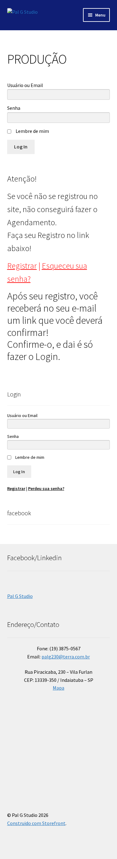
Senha (13, 108)
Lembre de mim (32, 131)
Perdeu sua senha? (46, 488)
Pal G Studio (20, 596)
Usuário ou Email (25, 85)
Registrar (22, 266)
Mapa (58, 688)
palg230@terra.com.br (65, 656)
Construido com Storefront (36, 823)
